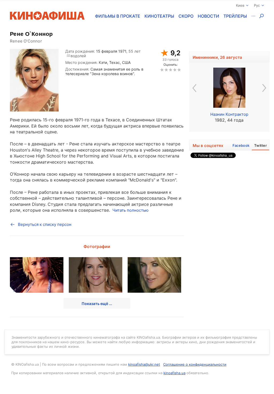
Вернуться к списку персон (44, 224)
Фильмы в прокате (117, 16)
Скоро (185, 16)
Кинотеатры (159, 16)
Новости (208, 16)
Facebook (241, 145)
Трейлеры (235, 16)
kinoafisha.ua (174, 373)
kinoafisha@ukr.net (144, 364)
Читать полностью (130, 210)
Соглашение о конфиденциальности (194, 364)
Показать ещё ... (97, 303)
